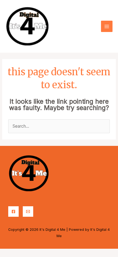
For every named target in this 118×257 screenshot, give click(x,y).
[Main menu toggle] (107, 26)
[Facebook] (13, 211)
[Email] (28, 211)
